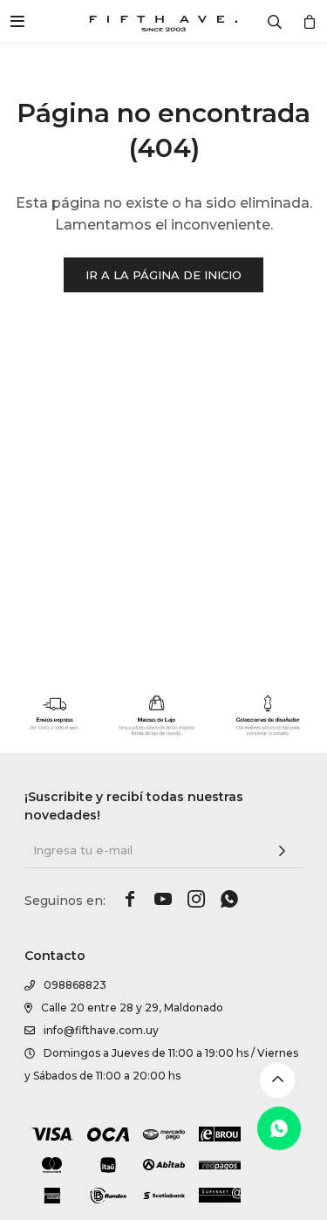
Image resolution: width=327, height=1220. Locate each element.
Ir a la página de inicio (163, 275)
